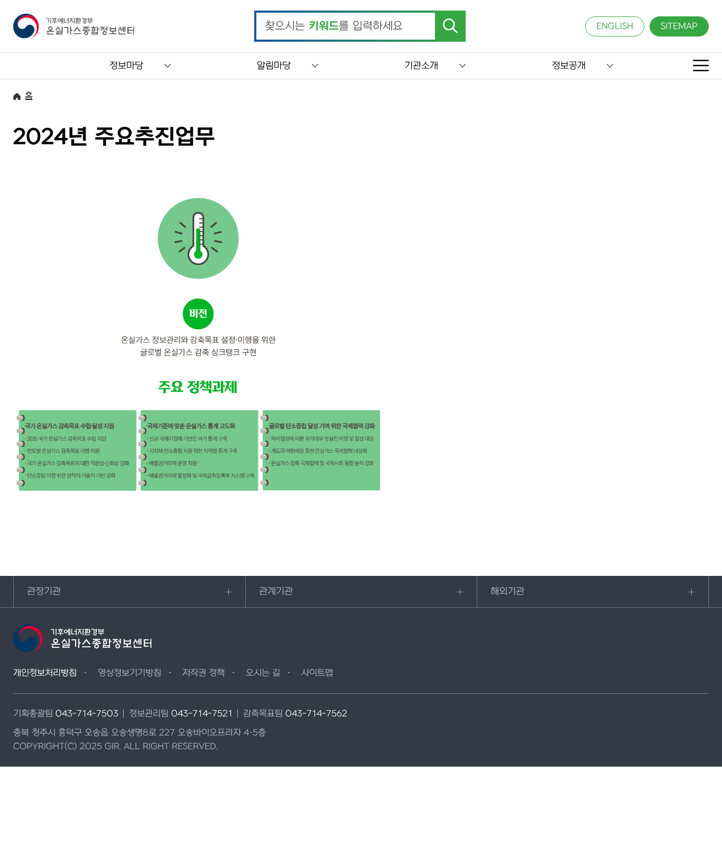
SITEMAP (679, 26)
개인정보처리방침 (45, 673)
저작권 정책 (203, 673)
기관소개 (421, 66)
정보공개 (569, 66)
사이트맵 (317, 673)
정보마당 (126, 66)
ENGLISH (614, 26)
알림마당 (274, 66)
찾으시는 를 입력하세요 (334, 26)
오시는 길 (263, 673)
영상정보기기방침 (129, 673)
